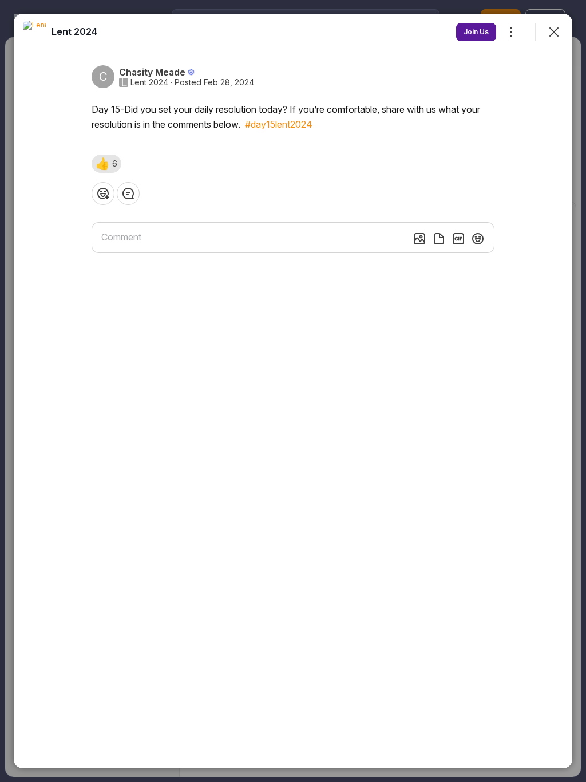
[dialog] (293, 391)
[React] (103, 193)
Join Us (476, 31)
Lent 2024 (149, 82)
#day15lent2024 (278, 124)
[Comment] (128, 193)
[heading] (74, 31)
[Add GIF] (458, 239)
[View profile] (34, 32)
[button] (106, 164)
